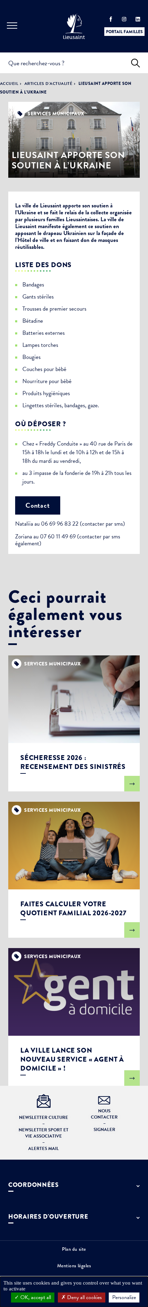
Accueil (9, 83)
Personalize (124, 1297)
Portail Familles (124, 32)
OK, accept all (35, 1297)
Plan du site (74, 1249)
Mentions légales (74, 1265)
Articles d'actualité (48, 83)
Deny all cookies (84, 1297)
